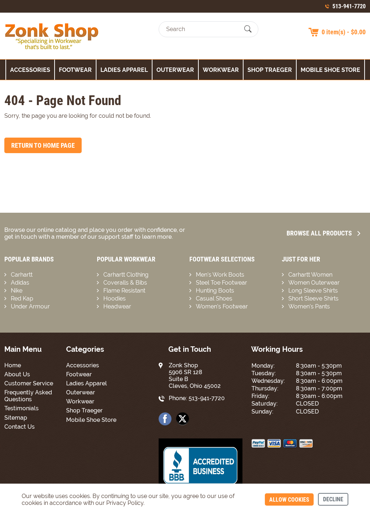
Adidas (20, 282)
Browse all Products (319, 233)
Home (12, 365)
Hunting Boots (215, 290)
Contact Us (19, 426)
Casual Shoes (214, 298)
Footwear (75, 69)
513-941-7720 (349, 6)
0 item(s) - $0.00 (344, 32)
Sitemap (15, 417)
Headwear (117, 306)
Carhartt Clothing (126, 274)
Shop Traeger (270, 69)
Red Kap (22, 298)
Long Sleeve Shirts (313, 290)
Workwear (221, 69)
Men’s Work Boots (220, 274)
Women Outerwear (314, 282)
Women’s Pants (309, 306)
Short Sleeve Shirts (313, 298)
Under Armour (30, 306)
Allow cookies (289, 499)
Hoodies (114, 298)
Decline (333, 499)
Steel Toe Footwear (221, 282)
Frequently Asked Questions (28, 396)
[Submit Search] (248, 29)
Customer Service (28, 383)
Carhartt (22, 274)
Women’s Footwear (222, 306)
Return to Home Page (43, 145)
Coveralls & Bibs (125, 282)
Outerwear (175, 69)
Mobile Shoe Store (330, 69)
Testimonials (21, 408)
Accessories (30, 69)
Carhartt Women (310, 274)
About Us (17, 374)
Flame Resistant (124, 290)
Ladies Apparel (124, 69)
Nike (16, 290)
